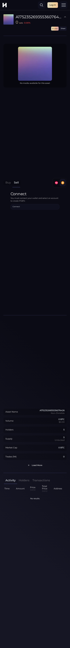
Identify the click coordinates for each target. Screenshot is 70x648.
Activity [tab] (10, 480)
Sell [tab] (16, 182)
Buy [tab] (8, 182)
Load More (37, 465)
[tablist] (12, 182)
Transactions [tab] (41, 480)
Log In (52, 5)
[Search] (42, 5)
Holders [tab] (24, 480)
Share (63, 28)
